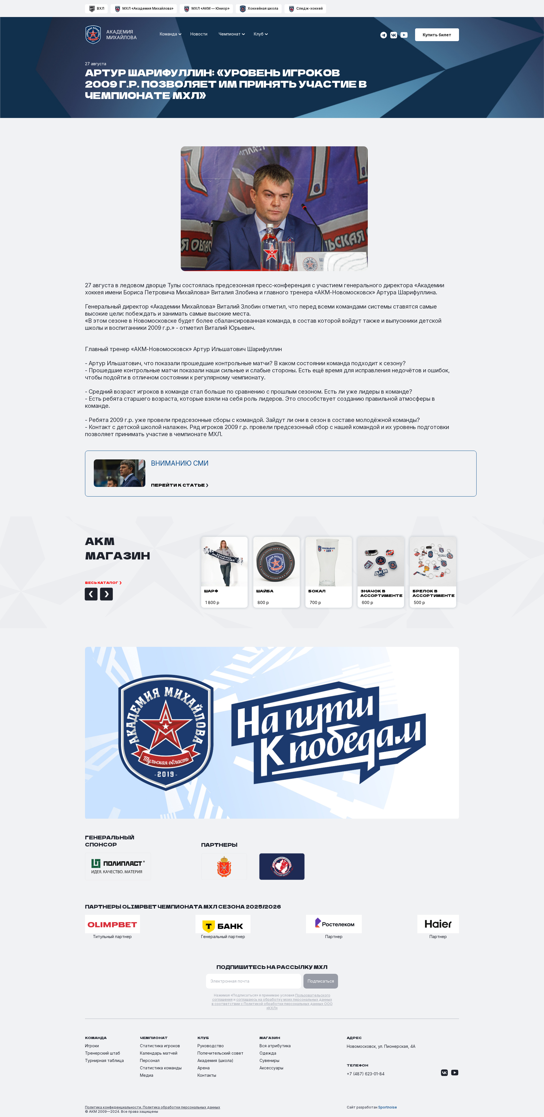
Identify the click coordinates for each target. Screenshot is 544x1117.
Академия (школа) (215, 1060)
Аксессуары (271, 1067)
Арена (203, 1067)
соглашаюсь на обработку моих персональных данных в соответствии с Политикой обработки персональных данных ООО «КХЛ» (272, 1003)
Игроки (92, 1045)
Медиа (146, 1075)
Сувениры (269, 1060)
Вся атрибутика (275, 1045)
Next (100, 594)
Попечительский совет (220, 1053)
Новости (198, 33)
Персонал (150, 1060)
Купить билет (437, 34)
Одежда (268, 1053)
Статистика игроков (160, 1045)
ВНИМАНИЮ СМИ (180, 463)
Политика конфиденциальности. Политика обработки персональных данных (152, 1107)
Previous (84, 594)
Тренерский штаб (102, 1053)
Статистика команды (161, 1067)
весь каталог (101, 582)
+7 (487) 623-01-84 (365, 1073)
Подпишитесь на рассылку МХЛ (272, 966)
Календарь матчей (158, 1053)
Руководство (210, 1045)
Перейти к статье (178, 485)
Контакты (206, 1075)
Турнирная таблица (104, 1060)
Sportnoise (387, 1107)
